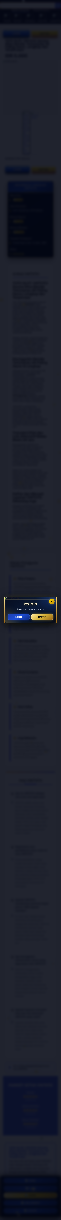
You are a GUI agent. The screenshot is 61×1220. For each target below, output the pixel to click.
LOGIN (18, 617)
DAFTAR (42, 617)
